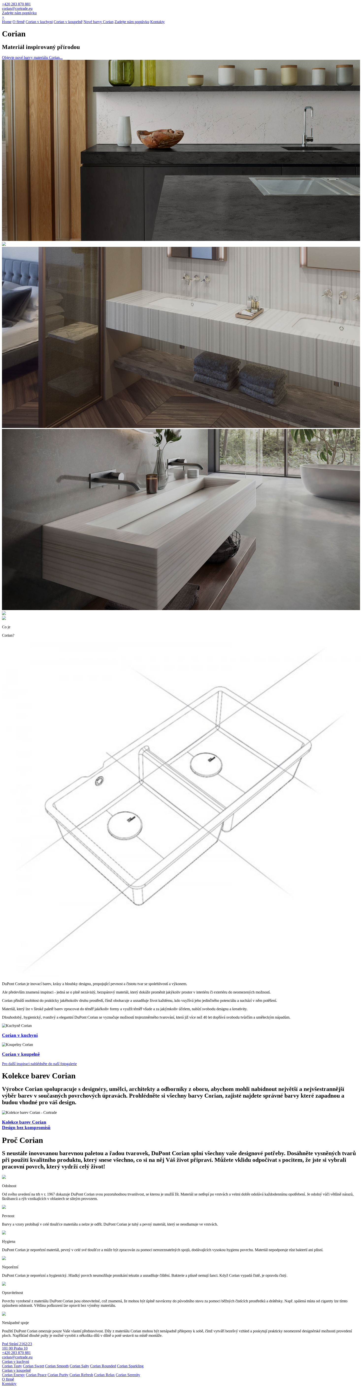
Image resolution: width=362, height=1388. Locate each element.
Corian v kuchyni (39, 22)
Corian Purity (58, 1375)
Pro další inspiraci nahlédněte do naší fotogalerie (39, 1064)
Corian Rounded (103, 1366)
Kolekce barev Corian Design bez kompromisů (26, 1125)
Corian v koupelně (68, 22)
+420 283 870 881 (16, 4)
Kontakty (157, 22)
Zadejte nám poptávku (19, 13)
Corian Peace (36, 1375)
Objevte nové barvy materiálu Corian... (32, 57)
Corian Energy (13, 1375)
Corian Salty (79, 1366)
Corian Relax (104, 1375)
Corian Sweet (33, 1366)
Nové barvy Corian (98, 22)
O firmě (19, 22)
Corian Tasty (12, 1366)
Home (7, 22)
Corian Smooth (57, 1366)
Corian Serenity (128, 1375)
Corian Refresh (81, 1375)
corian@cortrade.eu (17, 8)
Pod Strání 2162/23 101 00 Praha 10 (17, 1346)
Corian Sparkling (130, 1366)
